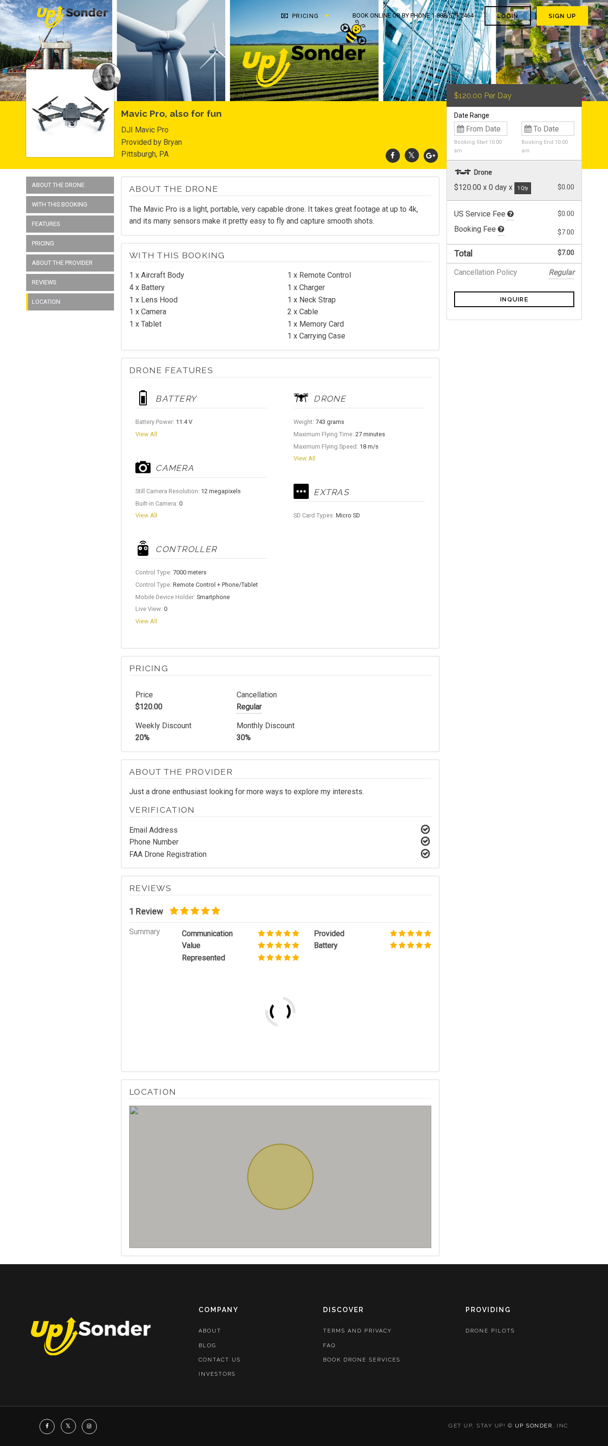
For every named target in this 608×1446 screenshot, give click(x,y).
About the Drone (58, 184)
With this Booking (59, 204)
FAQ (329, 1346)
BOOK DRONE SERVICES (361, 1360)
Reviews (44, 282)
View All (146, 434)
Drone (482, 172)
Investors (217, 1374)
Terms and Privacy (357, 1331)
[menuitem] (73, 16)
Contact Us (220, 1360)
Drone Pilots (490, 1331)
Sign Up (562, 15)
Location (46, 301)
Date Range (471, 115)
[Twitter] (411, 155)
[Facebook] (392, 155)
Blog (207, 1346)
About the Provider (62, 262)
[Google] (430, 155)
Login (507, 15)
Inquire (514, 299)
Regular (249, 706)
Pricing (304, 15)
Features (46, 223)
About (210, 1331)
